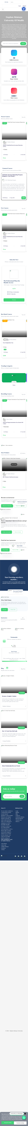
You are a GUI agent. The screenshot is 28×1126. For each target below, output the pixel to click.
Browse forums (18, 532)
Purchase (14, 299)
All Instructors (23, 618)
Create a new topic (6, 532)
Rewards (4, 609)
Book (5, 481)
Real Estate (6, 426)
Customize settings (20, 1122)
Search (23, 43)
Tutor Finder (5, 549)
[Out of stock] (11, 458)
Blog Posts (23, 668)
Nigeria (5, 149)
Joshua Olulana (9, 419)
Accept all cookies (7, 1122)
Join (22, 796)
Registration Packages (20, 505)
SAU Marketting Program (10, 180)
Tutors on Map (15, 549)
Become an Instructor (7, 505)
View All (23, 117)
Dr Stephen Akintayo (10, 142)
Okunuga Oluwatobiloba (11, 339)
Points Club (13, 609)
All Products (22, 453)
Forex (5, 347)
